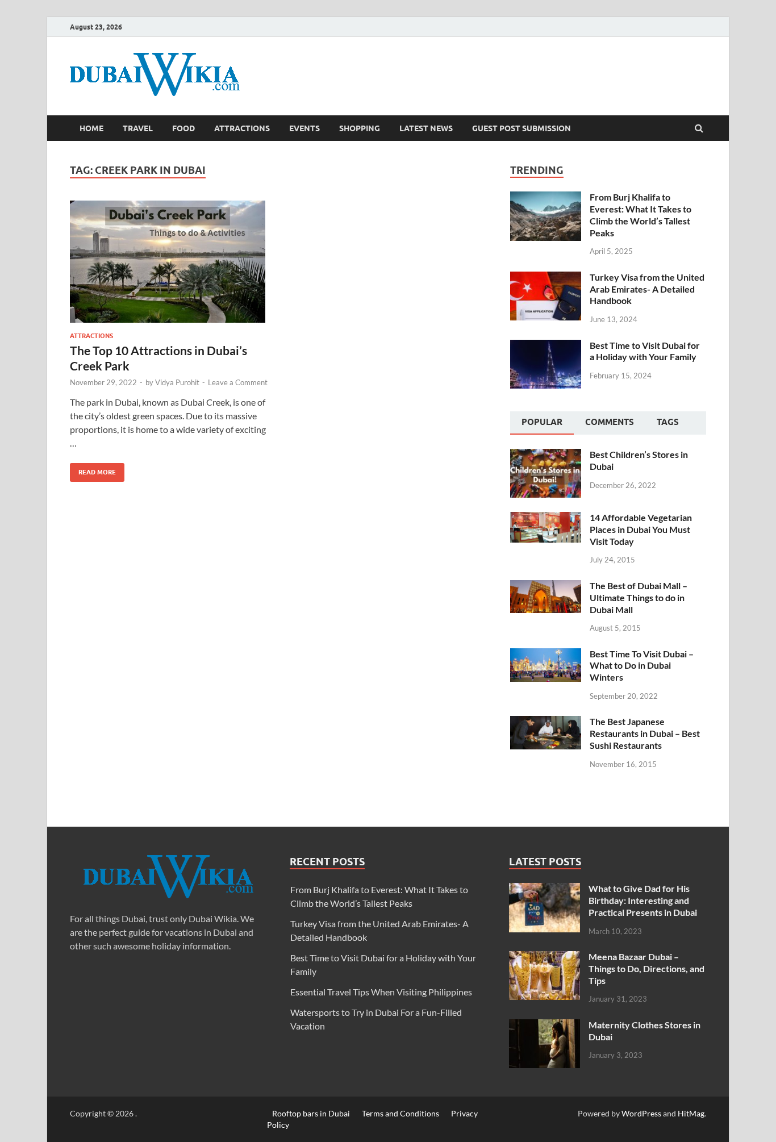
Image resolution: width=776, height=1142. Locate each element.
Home (91, 128)
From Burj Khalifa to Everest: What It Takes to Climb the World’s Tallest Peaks (640, 214)
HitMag (691, 1113)
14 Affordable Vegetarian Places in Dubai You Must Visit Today (641, 529)
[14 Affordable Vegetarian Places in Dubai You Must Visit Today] (545, 518)
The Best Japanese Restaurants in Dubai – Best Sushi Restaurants (645, 733)
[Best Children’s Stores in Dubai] (545, 455)
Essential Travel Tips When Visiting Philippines (381, 991)
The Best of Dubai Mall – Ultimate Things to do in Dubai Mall (638, 597)
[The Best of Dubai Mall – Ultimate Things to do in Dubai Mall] (545, 586)
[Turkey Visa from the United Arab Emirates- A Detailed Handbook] (545, 278)
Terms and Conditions (400, 1113)
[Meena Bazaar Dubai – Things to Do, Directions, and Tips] (544, 957)
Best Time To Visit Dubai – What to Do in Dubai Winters (642, 665)
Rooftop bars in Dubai (311, 1113)
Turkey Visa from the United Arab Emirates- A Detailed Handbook (647, 289)
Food (183, 128)
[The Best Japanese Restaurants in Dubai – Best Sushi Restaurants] (545, 722)
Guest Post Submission (521, 128)
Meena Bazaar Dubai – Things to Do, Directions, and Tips (646, 968)
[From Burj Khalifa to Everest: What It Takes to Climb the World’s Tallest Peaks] (545, 198)
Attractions (242, 128)
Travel (138, 128)
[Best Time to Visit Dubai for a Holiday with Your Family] (545, 346)
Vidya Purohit (177, 382)
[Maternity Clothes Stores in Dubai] (544, 1025)
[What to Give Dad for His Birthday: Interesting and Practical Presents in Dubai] (544, 889)
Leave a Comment (238, 382)
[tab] (542, 423)
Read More (93, 469)
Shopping (359, 128)
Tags (668, 422)
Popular (541, 422)
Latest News (426, 128)
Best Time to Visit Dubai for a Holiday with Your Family (645, 351)
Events (304, 128)
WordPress (641, 1113)
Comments (609, 422)
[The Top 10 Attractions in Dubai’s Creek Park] (169, 266)
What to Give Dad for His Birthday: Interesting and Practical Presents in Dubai (643, 900)
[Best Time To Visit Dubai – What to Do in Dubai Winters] (545, 654)
